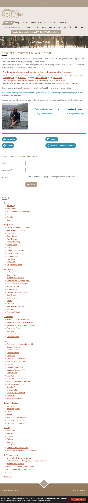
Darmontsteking (13, 353)
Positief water (12, 289)
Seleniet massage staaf (16, 306)
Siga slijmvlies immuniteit (16, 361)
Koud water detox (13, 286)
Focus (9, 301)
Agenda (10, 217)
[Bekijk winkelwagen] (81, 27)
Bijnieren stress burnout (16, 393)
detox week (22, 78)
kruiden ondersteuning (28, 72)
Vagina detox (12, 245)
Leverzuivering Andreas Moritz (18, 228)
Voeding (7, 428)
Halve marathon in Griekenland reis (20, 322)
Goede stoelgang (13, 242)
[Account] (70, 27)
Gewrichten (11, 406)
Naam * (4, 163)
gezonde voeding (17, 81)
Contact (10, 214)
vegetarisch (32, 81)
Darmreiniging (12, 236)
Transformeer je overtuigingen (18, 281)
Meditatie (10, 304)
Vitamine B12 (12, 390)
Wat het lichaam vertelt (15, 278)
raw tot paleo (60, 81)
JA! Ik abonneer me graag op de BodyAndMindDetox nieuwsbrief (53, 177)
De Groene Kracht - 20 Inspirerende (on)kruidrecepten (27, 461)
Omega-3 (10, 376)
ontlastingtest (8, 78)
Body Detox (8, 225)
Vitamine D (11, 387)
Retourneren (82, 494)
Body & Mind (11, 295)
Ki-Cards (10, 272)
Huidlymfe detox (13, 253)
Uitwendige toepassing (15, 423)
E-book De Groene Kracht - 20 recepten (22, 451)
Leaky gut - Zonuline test (16, 359)
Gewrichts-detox (13, 248)
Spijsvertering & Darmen (16, 420)
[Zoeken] (76, 27)
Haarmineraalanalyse (15, 398)
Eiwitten (10, 439)
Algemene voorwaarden (79, 490)
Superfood (11, 445)
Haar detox (11, 259)
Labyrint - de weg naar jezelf (17, 292)
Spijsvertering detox (14, 265)
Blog (8, 220)
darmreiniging (12, 72)
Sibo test (10, 364)
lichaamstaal (38, 83)
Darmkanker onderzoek (15, 384)
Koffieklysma (12, 239)
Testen (7, 341)
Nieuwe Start (57, 78)
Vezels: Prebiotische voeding (18, 448)
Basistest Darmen (13, 347)
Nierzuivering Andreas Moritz (18, 230)
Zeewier (10, 442)
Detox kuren (11, 233)
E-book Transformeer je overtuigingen (21, 467)
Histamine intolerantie (15, 367)
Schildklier (10, 396)
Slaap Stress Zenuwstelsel (17, 417)
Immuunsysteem (13, 409)
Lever (9, 412)
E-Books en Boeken (11, 455)
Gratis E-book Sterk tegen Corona (19, 469)
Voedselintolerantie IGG (16, 370)
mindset (80, 75)
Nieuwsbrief (6, 177)
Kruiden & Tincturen (11, 403)
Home (6, 203)
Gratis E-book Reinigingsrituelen (19, 458)
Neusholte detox (13, 256)
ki (29, 83)
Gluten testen (12, 373)
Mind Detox (8, 269)
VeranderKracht (41, 78)
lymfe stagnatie (65, 72)
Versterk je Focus (13, 334)
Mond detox (11, 262)
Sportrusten (11, 275)
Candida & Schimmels (15, 350)
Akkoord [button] (79, 499)
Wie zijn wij (11, 206)
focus (56, 83)
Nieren (9, 414)
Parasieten (11, 356)
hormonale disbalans (48, 72)
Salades (10, 433)
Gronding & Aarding (14, 312)
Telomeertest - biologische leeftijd (20, 344)
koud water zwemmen (70, 83)
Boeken (9, 472)
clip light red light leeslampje (17, 284)
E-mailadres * (7, 170)
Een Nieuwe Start (13, 328)
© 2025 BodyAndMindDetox (10, 490)
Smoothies (11, 431)
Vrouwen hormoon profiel (16, 379)
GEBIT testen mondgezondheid (18, 381)
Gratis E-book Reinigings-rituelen (19, 211)
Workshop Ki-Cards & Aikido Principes (21, 325)
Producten (8, 477)
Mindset (10, 309)
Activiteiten (8, 317)
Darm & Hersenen (13, 298)
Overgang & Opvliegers (15, 250)
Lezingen (10, 331)
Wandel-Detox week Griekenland (19, 320)
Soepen (10, 436)
